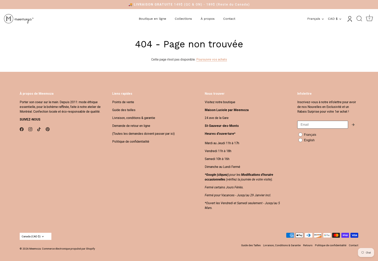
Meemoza (35, 248)
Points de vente (123, 102)
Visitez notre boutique (220, 102)
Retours (307, 245)
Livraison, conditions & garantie (133, 118)
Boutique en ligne (152, 19)
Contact (229, 19)
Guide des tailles (123, 110)
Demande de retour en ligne (131, 126)
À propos (208, 19)
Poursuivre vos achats (211, 59)
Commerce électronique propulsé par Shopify (68, 248)
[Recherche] (359, 18)
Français (313, 19)
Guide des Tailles (251, 245)
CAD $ (333, 19)
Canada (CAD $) (31, 236)
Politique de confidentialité (130, 141)
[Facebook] (22, 129)
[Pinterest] (48, 129)
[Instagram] (30, 129)
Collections (183, 19)
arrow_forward (353, 124)
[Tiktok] (39, 129)
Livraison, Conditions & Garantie (282, 245)
